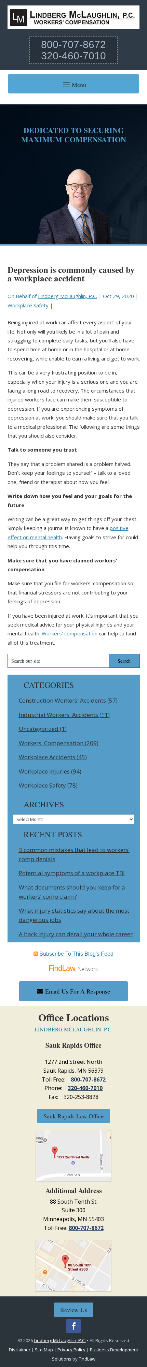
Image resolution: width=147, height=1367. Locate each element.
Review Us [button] (73, 1310)
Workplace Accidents (47, 757)
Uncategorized (38, 729)
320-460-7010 (73, 55)
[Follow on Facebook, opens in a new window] (73, 1326)
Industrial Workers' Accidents (58, 715)
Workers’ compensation (69, 633)
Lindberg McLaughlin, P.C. (67, 296)
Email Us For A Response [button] (77, 991)
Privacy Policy (71, 1350)
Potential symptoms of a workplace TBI (72, 873)
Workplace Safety (28, 305)
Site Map (44, 1350)
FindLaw (87, 1359)
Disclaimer (19, 1350)
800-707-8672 (73, 44)
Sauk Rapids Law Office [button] (73, 1116)
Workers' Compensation (51, 743)
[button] (73, 84)
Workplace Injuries (44, 771)
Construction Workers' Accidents (62, 700)
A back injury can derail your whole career (76, 934)
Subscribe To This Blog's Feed (76, 954)
